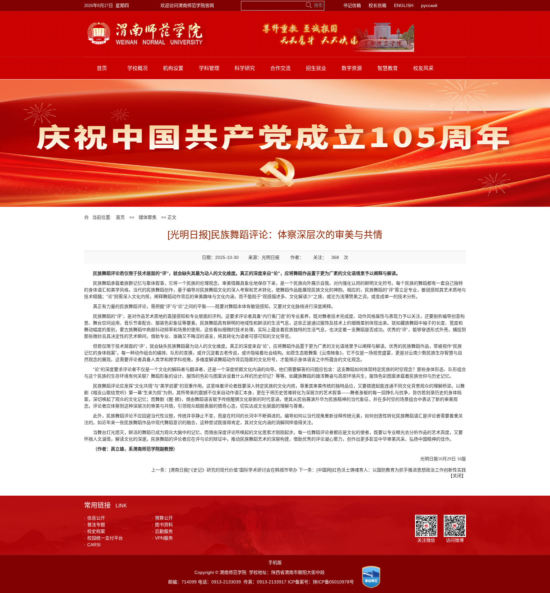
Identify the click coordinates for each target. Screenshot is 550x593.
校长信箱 (377, 5)
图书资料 (162, 524)
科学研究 (245, 68)
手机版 (275, 562)
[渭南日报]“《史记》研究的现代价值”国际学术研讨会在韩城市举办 (233, 469)
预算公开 (162, 517)
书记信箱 (352, 5)
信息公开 (94, 517)
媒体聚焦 (148, 217)
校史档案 (94, 531)
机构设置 (173, 68)
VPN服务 (162, 538)
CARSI (92, 544)
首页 (102, 68)
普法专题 (94, 524)
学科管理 (209, 68)
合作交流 (280, 68)
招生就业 (316, 68)
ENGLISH (403, 5)
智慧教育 (387, 68)
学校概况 (137, 68)
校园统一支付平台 (103, 538)
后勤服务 (162, 531)
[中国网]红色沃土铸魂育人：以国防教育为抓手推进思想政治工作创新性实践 (391, 469)
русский (429, 5)
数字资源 (352, 68)
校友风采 (423, 68)
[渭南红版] (145, 23)
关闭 (457, 475)
